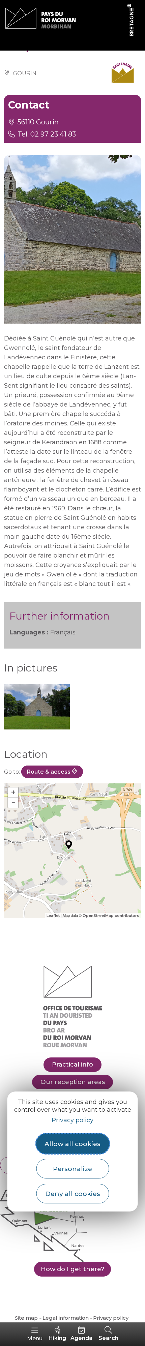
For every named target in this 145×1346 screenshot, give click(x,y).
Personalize (72, 1169)
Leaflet (53, 915)
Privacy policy (72, 1120)
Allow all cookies (72, 1144)
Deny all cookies (72, 1194)
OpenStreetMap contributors (111, 915)
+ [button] (13, 792)
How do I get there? (72, 1269)
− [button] (13, 802)
